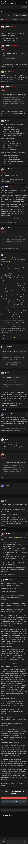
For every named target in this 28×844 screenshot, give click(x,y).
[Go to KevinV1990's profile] (2, 534)
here (11, 477)
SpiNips (7, 439)
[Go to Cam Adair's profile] (2, 19)
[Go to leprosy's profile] (2, 187)
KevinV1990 (7, 533)
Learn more (3, 2)
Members (10, 120)
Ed (5, 120)
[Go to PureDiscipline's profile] (2, 346)
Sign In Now (14, 801)
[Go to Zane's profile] (2, 254)
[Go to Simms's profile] (2, 580)
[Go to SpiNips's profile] (2, 439)
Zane (6, 254)
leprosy (6, 186)
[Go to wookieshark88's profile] (2, 414)
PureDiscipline (8, 346)
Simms (6, 579)
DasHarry (7, 485)
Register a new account (14, 798)
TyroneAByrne (21, 53)
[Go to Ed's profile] (2, 121)
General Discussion (18, 19)
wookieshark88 (8, 413)
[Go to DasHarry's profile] (2, 486)
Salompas (7, 71)
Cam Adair (7, 26)
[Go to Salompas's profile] (2, 72)
